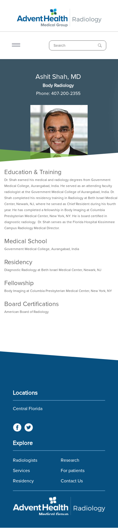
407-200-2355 (65, 93)
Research (70, 460)
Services (21, 470)
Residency (23, 481)
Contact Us (72, 481)
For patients (72, 470)
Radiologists (25, 460)
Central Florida (27, 408)
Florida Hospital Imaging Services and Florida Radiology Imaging (59, 506)
